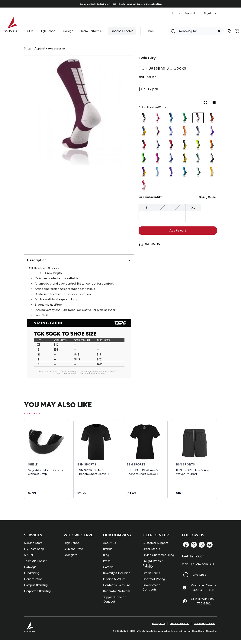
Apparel (39, 48)
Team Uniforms (90, 31)
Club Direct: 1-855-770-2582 (204, 601)
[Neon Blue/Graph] (184, 172)
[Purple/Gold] (144, 172)
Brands (107, 549)
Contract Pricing (154, 579)
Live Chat (199, 574)
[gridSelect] (206, 102)
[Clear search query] (219, 31)
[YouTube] (210, 545)
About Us (109, 543)
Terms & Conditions (179, 623)
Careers (108, 567)
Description (36, 260)
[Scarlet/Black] (171, 145)
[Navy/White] (198, 131)
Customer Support (155, 543)
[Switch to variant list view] (213, 102)
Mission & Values (114, 579)
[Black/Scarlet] (144, 145)
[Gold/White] (211, 172)
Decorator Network (116, 591)
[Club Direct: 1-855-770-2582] (185, 601)
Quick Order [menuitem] (192, 13)
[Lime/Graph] (184, 117)
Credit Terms (151, 573)
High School (48, 31)
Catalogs (30, 567)
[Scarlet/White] (144, 185)
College (68, 31)
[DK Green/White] (198, 158)
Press (107, 561)
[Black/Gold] (184, 158)
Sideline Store (33, 543)
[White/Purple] (211, 131)
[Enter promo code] (229, 31)
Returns (148, 567)
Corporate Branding (37, 591)
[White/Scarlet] (157, 117)
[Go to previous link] (26, 4)
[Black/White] (144, 117)
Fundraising (31, 573)
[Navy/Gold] (184, 145)
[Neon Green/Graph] (144, 158)
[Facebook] (186, 545)
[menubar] (194, 11)
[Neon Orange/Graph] (211, 145)
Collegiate (70, 555)
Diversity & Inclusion (116, 573)
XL (193, 207)
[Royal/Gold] (144, 131)
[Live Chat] (186, 575)
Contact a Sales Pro (116, 585)
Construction (33, 579)
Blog (106, 555)
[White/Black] (211, 158)
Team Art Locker (35, 561)
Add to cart (177, 230)
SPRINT (29, 555)
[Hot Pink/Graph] (157, 158)
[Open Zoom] (131, 162)
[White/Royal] (171, 158)
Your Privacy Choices (204, 623)
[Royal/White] (171, 131)
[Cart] (237, 31)
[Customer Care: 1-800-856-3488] (184, 588)
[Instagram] (202, 545)
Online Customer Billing (158, 555)
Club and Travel (74, 549)
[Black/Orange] (211, 117)
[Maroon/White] (198, 117)
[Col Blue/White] (157, 172)
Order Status (151, 549)
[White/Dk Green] (198, 172)
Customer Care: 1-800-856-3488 (203, 588)
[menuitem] (176, 11)
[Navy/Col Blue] (171, 117)
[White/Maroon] (157, 131)
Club (30, 31)
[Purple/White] (171, 172)
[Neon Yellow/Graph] (198, 145)
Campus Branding (36, 585)
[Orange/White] (184, 131)
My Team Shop (34, 549)
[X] (194, 545)
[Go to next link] (214, 4)
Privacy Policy (158, 623)
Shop (150, 31)
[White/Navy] (157, 145)
